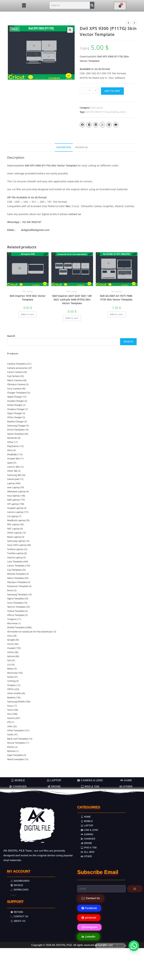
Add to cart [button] (27, 314)
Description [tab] (63, 147)
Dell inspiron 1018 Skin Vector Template (28, 297)
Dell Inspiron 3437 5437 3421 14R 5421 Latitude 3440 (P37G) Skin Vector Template (72, 299)
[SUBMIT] (134, 888)
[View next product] (134, 22)
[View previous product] (128, 22)
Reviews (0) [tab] (81, 147)
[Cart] (120, 6)
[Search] (92, 5)
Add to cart (112, 90)
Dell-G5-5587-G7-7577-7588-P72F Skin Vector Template (116, 297)
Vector (123, 111)
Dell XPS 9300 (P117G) (97, 111)
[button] (23, 5)
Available (85, 69)
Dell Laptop (97, 107)
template (114, 111)
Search (11, 335)
